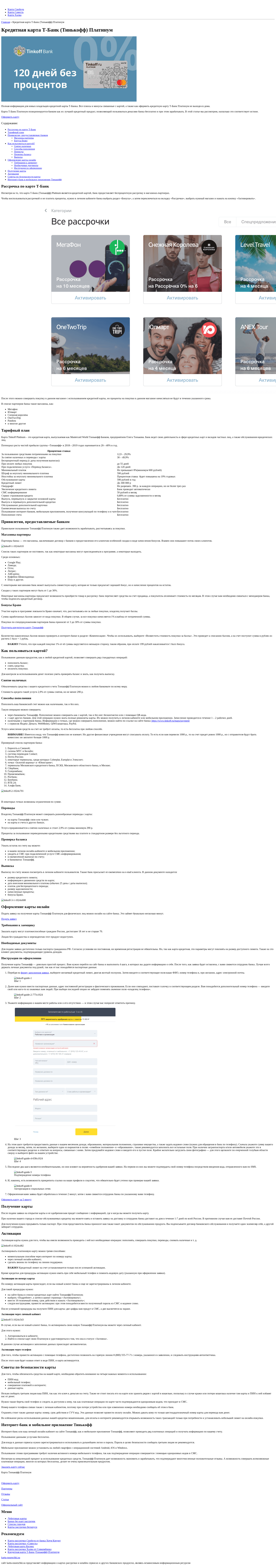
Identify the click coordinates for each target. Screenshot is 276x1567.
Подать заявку (9, 919)
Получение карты (17, 170)
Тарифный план (16, 132)
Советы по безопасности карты (24, 176)
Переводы (18, 151)
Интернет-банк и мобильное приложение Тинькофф (35, 179)
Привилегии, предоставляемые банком (28, 135)
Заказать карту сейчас (13, 1467)
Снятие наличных (22, 146)
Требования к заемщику (25, 162)
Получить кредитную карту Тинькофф (22, 627)
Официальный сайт (12, 1505)
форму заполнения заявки (35, 972)
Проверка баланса (22, 154)
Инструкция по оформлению (28, 168)
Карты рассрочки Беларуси (22, 1527)
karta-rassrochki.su (10, 1557)
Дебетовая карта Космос (21, 1546)
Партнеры (6, 1488)
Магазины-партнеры (24, 138)
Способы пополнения (24, 149)
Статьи (5, 1499)
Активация (13, 173)
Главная (5, 22)
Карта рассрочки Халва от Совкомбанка (29, 1549)
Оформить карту (10, 117)
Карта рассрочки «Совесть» (23, 1543)
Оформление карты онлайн (22, 159)
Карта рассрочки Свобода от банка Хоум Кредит (34, 1540)
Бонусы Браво (20, 140)
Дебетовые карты (17, 1518)
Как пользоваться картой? (21, 143)
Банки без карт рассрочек (21, 1521)
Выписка (18, 157)
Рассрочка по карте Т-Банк (22, 129)
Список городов (16, 1524)
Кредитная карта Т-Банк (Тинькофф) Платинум (33, 1552)
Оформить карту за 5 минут (16, 1199)
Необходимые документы (26, 165)
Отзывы (5, 1494)
